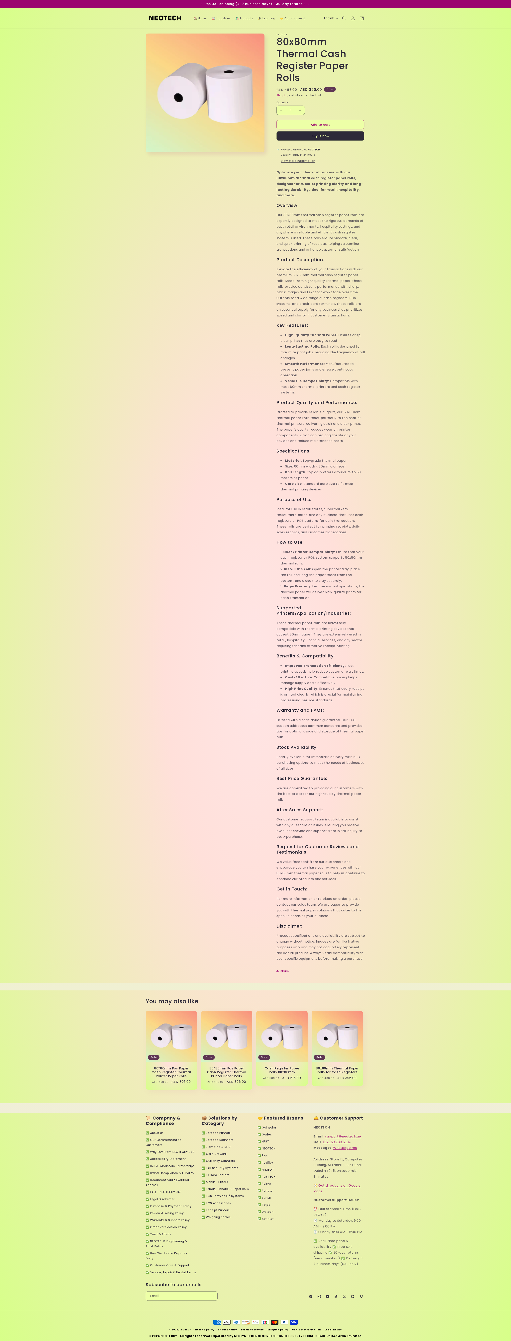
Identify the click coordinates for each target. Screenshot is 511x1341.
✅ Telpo (263, 1205)
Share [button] (284, 971)
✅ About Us (154, 1133)
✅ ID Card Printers (215, 1175)
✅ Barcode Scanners (217, 1140)
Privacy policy (227, 1329)
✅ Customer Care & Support (167, 1265)
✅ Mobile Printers (215, 1182)
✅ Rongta (265, 1191)
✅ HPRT (263, 1141)
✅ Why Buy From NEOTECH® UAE (170, 1152)
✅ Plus (262, 1155)
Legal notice (333, 1329)
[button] (344, 18)
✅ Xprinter (265, 1219)
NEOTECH (185, 1329)
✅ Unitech (265, 1212)
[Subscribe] (213, 1296)
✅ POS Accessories (216, 1203)
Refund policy (204, 1329)
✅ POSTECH (266, 1177)
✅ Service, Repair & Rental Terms (171, 1272)
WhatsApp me (345, 1147)
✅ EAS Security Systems (220, 1168)
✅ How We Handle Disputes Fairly (166, 1255)
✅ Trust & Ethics (158, 1234)
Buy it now (320, 136)
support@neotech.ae (343, 1136)
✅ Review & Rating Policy (165, 1213)
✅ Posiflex (265, 1163)
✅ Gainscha (266, 1128)
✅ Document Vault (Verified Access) (167, 1182)
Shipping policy (277, 1329)
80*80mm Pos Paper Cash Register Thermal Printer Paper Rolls (171, 1072)
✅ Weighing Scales (216, 1217)
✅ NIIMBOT (265, 1170)
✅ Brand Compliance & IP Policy (170, 1173)
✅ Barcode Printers (216, 1133)
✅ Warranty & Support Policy (168, 1220)
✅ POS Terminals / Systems (223, 1196)
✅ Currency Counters (218, 1161)
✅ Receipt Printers (216, 1210)
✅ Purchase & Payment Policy (168, 1206)
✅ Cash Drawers (214, 1154)
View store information (298, 161)
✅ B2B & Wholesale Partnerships (170, 1166)
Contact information (306, 1329)
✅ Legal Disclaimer (160, 1199)
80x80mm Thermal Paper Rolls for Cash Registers (337, 1070)
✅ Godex (264, 1134)
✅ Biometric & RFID (216, 1147)
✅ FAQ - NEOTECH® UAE (163, 1192)
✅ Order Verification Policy (166, 1227)
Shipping (282, 95)
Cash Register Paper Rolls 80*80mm (282, 1070)
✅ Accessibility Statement (166, 1159)
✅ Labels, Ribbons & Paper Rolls (225, 1189)
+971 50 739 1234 (336, 1142)
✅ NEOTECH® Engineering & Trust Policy (166, 1243)
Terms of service (252, 1329)
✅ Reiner (264, 1184)
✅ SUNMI (264, 1198)
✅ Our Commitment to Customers (163, 1142)
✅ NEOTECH (266, 1148)
